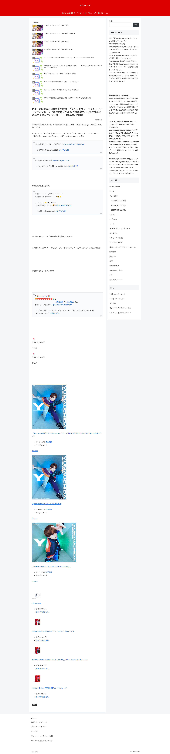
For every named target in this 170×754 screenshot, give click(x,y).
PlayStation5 (36, 603)
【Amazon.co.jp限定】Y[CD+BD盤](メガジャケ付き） (51, 566)
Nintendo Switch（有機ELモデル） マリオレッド (49, 688)
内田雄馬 (49, 442)
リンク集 (112, 303)
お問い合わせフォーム (117, 294)
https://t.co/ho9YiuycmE (63, 205)
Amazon (35, 451)
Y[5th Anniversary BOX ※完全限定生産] (47, 504)
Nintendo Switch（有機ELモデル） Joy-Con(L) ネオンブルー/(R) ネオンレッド (60, 660)
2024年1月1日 (64, 150)
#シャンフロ (43, 296)
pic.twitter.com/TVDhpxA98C (74, 144)
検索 (110, 21)
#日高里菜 (70, 302)
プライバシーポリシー (117, 299)
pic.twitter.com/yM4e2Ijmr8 (62, 305)
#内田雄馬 (59, 302)
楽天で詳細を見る (42, 612)
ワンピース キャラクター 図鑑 (120, 308)
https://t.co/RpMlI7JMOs (61, 160)
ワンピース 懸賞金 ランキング (120, 313)
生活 (35, 704)
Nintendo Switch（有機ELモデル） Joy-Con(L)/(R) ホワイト (53, 631)
